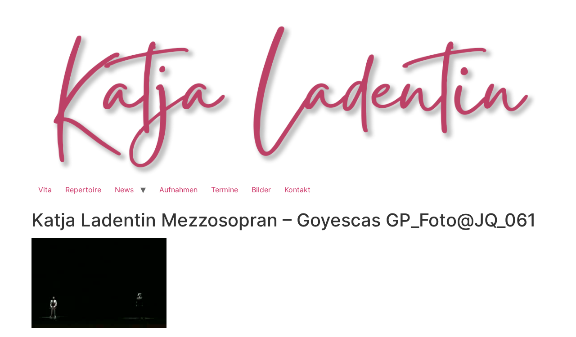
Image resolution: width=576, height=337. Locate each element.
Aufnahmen (178, 189)
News (124, 189)
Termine (224, 189)
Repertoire (83, 189)
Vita (45, 189)
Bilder (261, 189)
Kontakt (297, 189)
